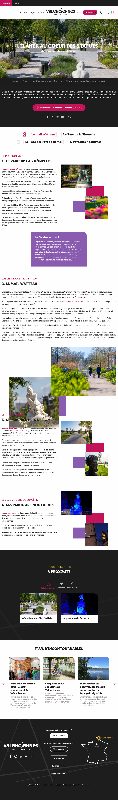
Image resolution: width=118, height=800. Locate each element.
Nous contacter (59, 736)
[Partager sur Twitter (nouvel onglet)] (52, 117)
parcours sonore (11, 513)
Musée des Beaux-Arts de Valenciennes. (79, 302)
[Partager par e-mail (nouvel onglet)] (62, 117)
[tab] (48, 585)
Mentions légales (55, 785)
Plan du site (67, 785)
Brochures (59, 759)
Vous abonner (58, 749)
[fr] (113, 12)
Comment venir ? (59, 773)
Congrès (18, 3)
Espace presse (59, 766)
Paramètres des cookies (81, 785)
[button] (107, 12)
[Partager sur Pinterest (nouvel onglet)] (57, 117)
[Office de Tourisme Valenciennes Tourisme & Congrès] (60, 12)
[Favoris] (102, 12)
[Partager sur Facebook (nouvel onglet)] (47, 117)
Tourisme (6, 3)
